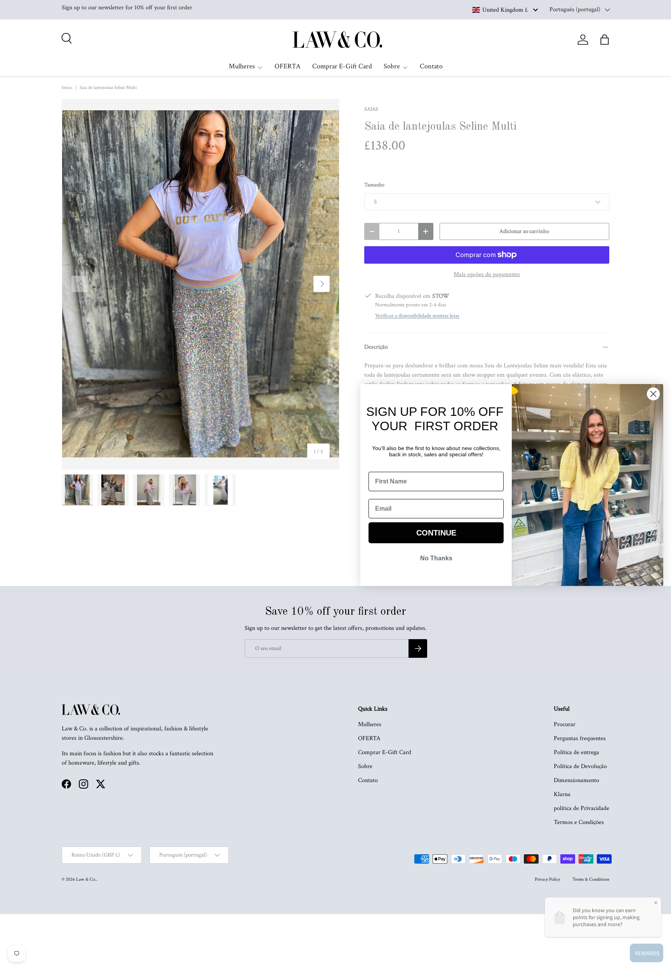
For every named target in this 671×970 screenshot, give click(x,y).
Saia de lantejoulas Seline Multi (108, 87)
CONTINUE (436, 532)
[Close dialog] (653, 394)
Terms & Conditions (590, 879)
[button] (604, 39)
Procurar (564, 724)
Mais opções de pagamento (487, 274)
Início (67, 87)
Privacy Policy (547, 879)
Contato (431, 66)
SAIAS (371, 109)
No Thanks (436, 558)
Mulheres (242, 66)
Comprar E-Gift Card (342, 66)
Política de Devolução (580, 766)
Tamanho (374, 184)
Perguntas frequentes (580, 738)
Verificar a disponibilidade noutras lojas (417, 315)
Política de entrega (576, 752)
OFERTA (288, 66)
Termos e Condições (579, 822)
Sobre (392, 66)
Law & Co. (86, 879)
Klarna (562, 794)
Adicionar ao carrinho (524, 231)
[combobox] (505, 9)
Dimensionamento (576, 780)
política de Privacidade (581, 808)
